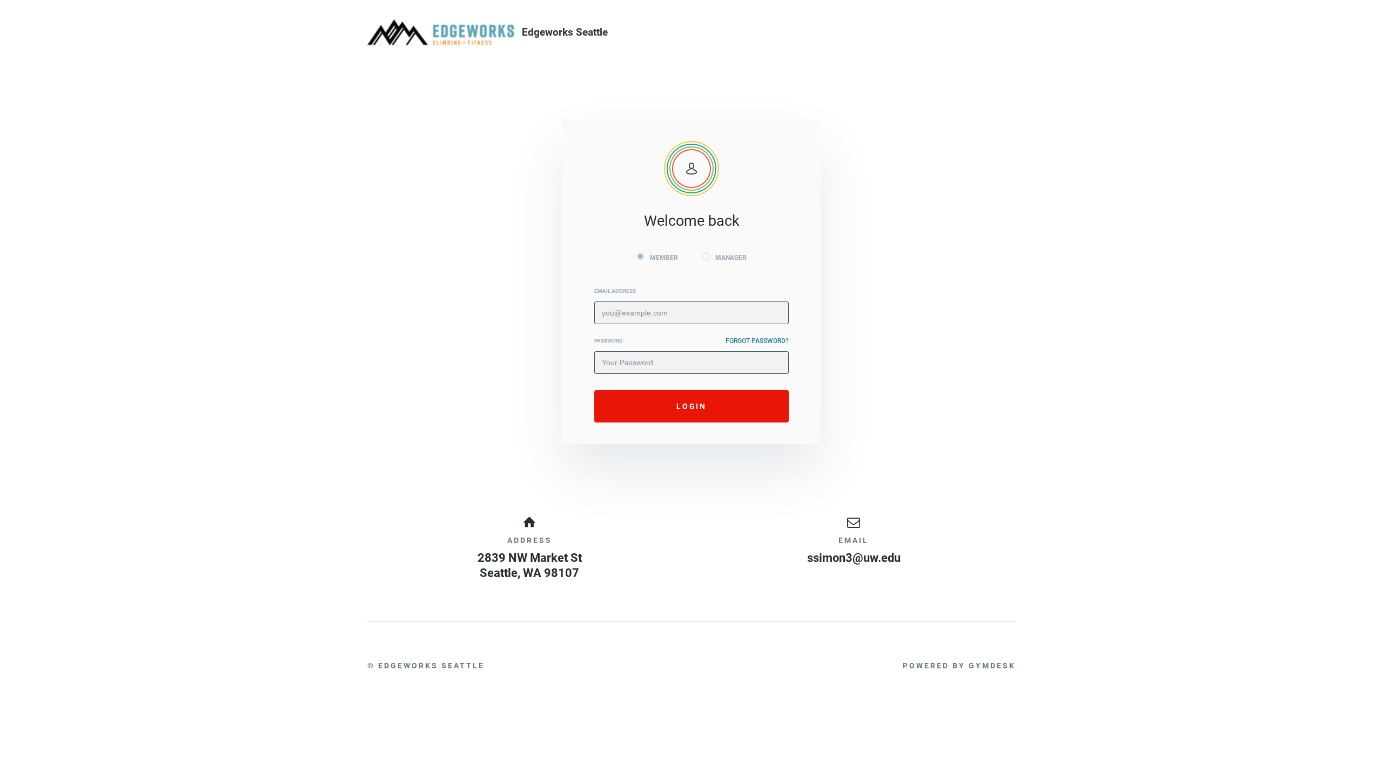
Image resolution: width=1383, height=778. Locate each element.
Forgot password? (757, 341)
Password (608, 341)
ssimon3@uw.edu (854, 558)
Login (691, 406)
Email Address (615, 291)
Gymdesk (992, 665)
